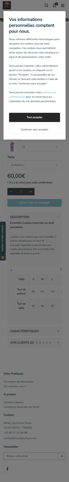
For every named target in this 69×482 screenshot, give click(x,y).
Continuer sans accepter (34, 129)
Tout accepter (34, 117)
